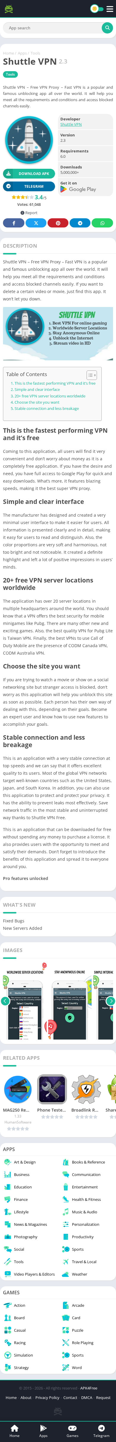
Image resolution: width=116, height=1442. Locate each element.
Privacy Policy (47, 1397)
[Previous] (5, 1001)
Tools (35, 53)
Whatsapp (102, 222)
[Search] (107, 28)
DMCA (86, 1397)
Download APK (34, 173)
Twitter (36, 222)
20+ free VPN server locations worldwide (50, 396)
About (26, 1397)
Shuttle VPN (71, 124)
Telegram (80, 222)
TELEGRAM (33, 186)
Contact (70, 1397)
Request (103, 1397)
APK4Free (88, 1388)
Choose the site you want (37, 402)
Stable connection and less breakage (47, 408)
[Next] (111, 1001)
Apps (22, 53)
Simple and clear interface (37, 389)
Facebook (13, 222)
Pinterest (58, 222)
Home (8, 53)
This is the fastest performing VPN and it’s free (55, 383)
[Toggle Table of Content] (88, 375)
